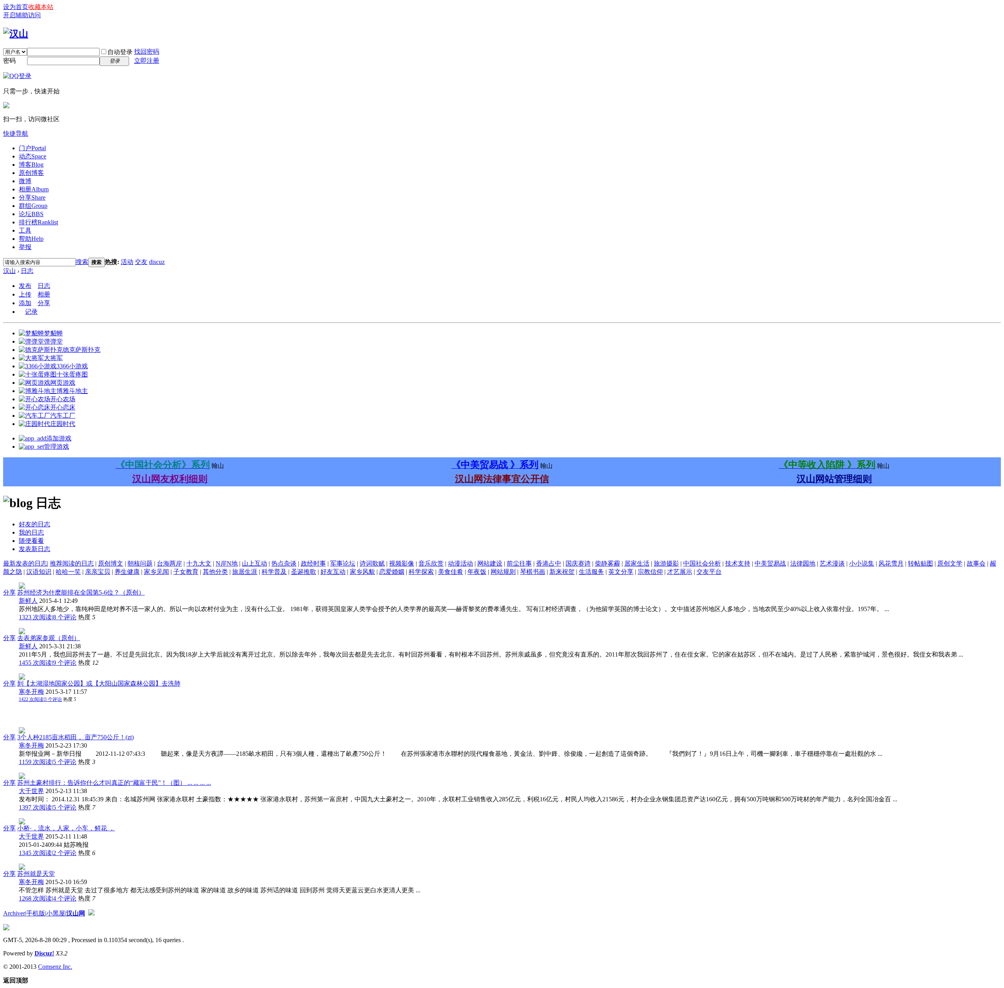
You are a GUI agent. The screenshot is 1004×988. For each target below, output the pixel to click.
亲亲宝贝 (97, 571)
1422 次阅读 (31, 699)
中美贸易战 (770, 563)
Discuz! (44, 953)
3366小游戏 (72, 366)
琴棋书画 (532, 571)
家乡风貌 (362, 571)
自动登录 (120, 52)
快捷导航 (15, 133)
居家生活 (636, 563)
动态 (32, 156)
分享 (32, 197)
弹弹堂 (53, 341)
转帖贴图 (920, 563)
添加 (25, 303)
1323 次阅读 (35, 617)
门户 (32, 148)
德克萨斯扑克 (81, 349)
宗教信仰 (650, 571)
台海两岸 (169, 563)
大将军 (53, 358)
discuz (157, 261)
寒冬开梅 (31, 691)
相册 (34, 189)
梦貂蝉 (53, 333)
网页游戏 (62, 382)
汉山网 (75, 913)
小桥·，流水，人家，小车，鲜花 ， (66, 828)
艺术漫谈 (832, 563)
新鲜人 (28, 600)
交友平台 (709, 571)
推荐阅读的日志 (72, 563)
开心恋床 (62, 407)
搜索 (82, 261)
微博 (25, 181)
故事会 (976, 563)
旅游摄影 (666, 563)
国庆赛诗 (578, 563)
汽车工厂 (62, 415)
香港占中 (548, 563)
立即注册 (146, 60)
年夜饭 (476, 571)
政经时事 (313, 563)
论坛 (31, 214)
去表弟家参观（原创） (48, 638)
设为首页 (15, 7)
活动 (127, 261)
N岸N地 (227, 563)
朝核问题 (140, 563)
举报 (25, 247)
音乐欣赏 (431, 563)
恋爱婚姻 (391, 571)
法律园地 (802, 563)
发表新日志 (34, 549)
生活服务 (591, 571)
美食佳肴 (450, 571)
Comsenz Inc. (55, 966)
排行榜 (38, 222)
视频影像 (401, 563)
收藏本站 (40, 7)
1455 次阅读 (35, 662)
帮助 (31, 238)
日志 (27, 270)
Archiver (14, 913)
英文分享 (620, 571)
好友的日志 (34, 524)
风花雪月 (891, 563)
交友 (141, 261)
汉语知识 (38, 571)
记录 (31, 311)
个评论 (64, 617)
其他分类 (215, 571)
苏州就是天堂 (36, 873)
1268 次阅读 (35, 898)
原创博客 (31, 172)
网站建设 (489, 563)
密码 (9, 60)
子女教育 (185, 571)
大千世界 (31, 791)
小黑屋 (55, 913)
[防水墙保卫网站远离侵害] (91, 913)
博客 (31, 164)
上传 (25, 294)
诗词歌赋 (372, 563)
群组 (33, 205)
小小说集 (861, 563)
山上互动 (254, 563)
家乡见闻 (156, 571)
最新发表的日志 (25, 563)
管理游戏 (56, 446)
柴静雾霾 (607, 563)
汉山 (9, 270)
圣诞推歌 (303, 571)
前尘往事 (519, 563)
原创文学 (949, 563)
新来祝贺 (562, 571)
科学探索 (421, 571)
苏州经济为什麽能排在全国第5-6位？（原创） (81, 592)
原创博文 (110, 563)
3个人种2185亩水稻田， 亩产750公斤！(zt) (75, 737)
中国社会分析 (702, 563)
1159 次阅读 (35, 762)
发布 (25, 285)
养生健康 (127, 571)
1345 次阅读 (35, 853)
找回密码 (146, 51)
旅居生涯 (244, 571)
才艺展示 (679, 571)
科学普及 (274, 571)
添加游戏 (58, 438)
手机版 (35, 913)
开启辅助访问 (22, 15)
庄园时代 (62, 423)
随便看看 (31, 540)
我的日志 (31, 532)
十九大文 (198, 563)
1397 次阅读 (35, 807)
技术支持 (737, 563)
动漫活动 (460, 563)
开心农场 (62, 399)
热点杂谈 (283, 563)
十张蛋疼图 (72, 374)
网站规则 (503, 571)
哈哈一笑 (68, 571)
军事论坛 (342, 563)
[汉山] (15, 34)
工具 (25, 230)
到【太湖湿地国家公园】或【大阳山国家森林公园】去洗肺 (98, 683)
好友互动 (333, 571)
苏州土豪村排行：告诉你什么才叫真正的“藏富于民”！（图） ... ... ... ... (114, 782)
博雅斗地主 (72, 391)
